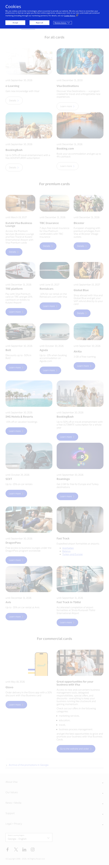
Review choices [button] (60, 22)
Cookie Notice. (69, 15)
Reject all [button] (39, 22)
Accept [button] (15, 22)
